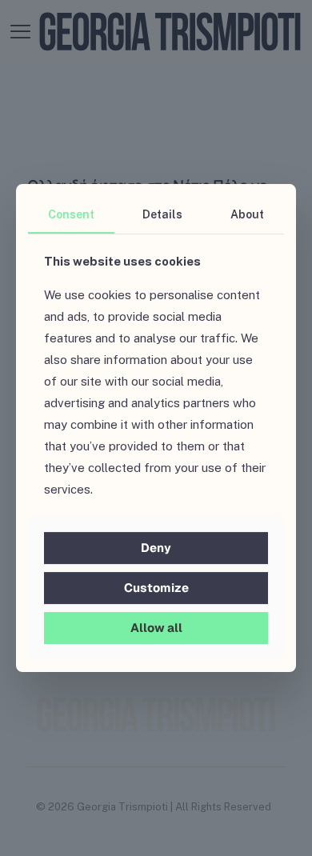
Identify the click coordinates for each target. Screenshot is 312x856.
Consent (71, 214)
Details (162, 214)
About (247, 214)
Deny (156, 547)
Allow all (156, 627)
